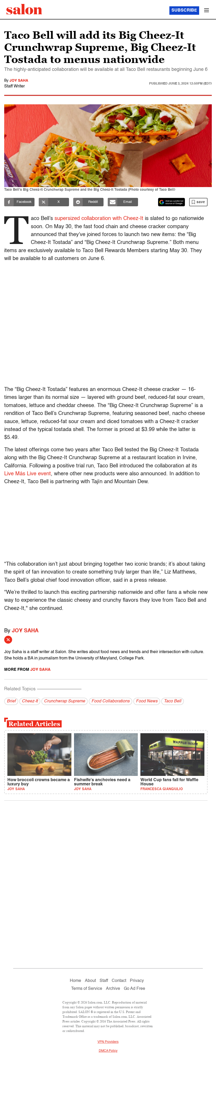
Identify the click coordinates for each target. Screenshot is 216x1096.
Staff (104, 981)
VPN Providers (108, 1042)
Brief (11, 701)
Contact (119, 981)
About (90, 981)
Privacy (137, 981)
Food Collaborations (110, 701)
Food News (147, 701)
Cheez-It (30, 701)
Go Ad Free (134, 989)
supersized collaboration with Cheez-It (99, 218)
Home (75, 981)
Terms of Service (86, 989)
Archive (113, 989)
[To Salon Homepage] (24, 9)
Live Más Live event (27, 474)
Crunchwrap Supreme (64, 701)
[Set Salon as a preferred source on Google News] (171, 202)
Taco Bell (172, 701)
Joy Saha (18, 80)
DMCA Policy (108, 1051)
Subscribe (184, 10)
